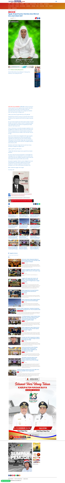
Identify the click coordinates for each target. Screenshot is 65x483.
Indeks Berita (25, 478)
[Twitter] (36, 204)
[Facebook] (34, 204)
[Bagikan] (39, 18)
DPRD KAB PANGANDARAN (34, 223)
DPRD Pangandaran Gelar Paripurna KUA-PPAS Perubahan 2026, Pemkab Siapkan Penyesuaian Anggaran (23, 237)
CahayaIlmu (12, 194)
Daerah (20, 213)
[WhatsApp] (39, 204)
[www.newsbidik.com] (16, 1)
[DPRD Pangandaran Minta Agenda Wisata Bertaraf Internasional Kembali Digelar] (24, 221)
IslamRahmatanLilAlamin (23, 194)
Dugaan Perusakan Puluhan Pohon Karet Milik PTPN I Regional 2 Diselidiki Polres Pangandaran (35, 248)
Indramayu (17, 194)
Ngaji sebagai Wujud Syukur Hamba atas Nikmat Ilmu (18, 195)
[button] (6, 481)
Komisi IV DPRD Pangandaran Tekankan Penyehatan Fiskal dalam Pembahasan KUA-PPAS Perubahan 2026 (35, 226)
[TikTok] (18, 475)
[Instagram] (12, 475)
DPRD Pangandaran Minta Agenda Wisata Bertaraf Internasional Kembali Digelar (23, 226)
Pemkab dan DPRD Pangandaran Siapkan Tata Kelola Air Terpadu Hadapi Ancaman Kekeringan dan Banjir (35, 237)
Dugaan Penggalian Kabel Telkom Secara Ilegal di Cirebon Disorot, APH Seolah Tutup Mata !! (24, 216)
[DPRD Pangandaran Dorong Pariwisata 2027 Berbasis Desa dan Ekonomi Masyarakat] (13, 221)
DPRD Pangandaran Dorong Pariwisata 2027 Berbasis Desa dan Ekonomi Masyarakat (13, 226)
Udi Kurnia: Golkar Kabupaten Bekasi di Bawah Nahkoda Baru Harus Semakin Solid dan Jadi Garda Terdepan (13, 216)
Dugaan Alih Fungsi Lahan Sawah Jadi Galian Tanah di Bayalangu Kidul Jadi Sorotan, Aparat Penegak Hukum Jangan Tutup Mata (35, 216)
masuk (12, 255)
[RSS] (19, 475)
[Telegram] (37, 204)
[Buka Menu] (56, 1)
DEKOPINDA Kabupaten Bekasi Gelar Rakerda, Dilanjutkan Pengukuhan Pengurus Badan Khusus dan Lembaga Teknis (24, 248)
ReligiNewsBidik (30, 194)
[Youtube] (14, 475)
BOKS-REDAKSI (10, 478)
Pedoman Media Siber (18, 478)
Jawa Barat (10, 213)
